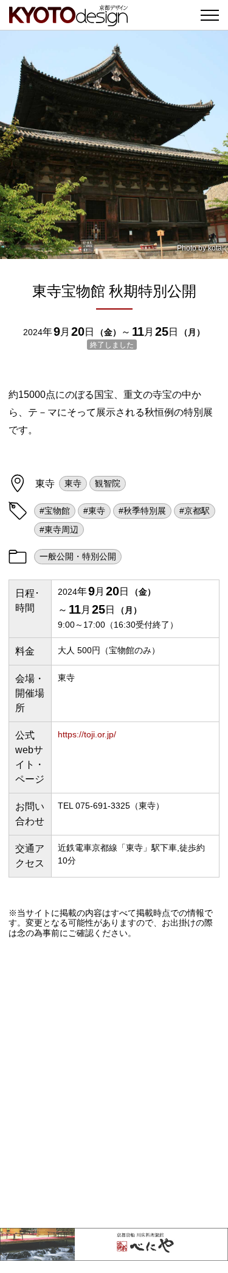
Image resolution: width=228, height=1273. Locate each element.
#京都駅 (194, 511)
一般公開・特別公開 (78, 556)
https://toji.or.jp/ (87, 734)
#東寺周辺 (59, 529)
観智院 (107, 483)
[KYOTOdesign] (68, 20)
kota (215, 248)
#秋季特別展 (142, 511)
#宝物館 (55, 511)
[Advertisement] (114, 1083)
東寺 (72, 483)
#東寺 (94, 511)
